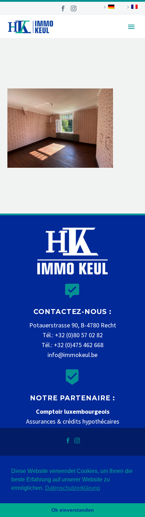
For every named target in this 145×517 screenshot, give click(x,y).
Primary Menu (131, 26)
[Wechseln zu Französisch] (131, 7)
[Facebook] (63, 8)
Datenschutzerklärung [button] (72, 488)
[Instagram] (73, 8)
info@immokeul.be (72, 355)
